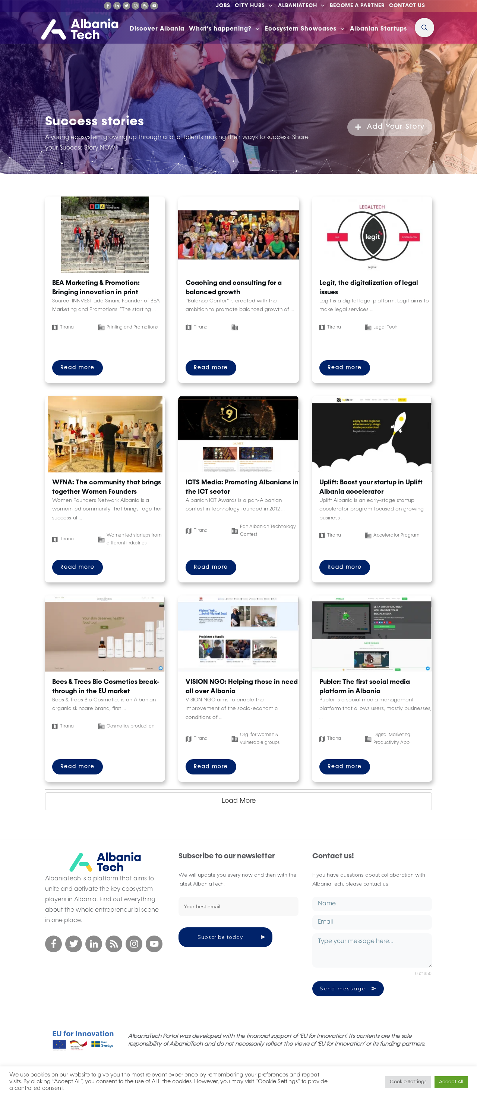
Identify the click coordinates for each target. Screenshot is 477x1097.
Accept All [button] (451, 1081)
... (154, 310)
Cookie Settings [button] (408, 1081)
